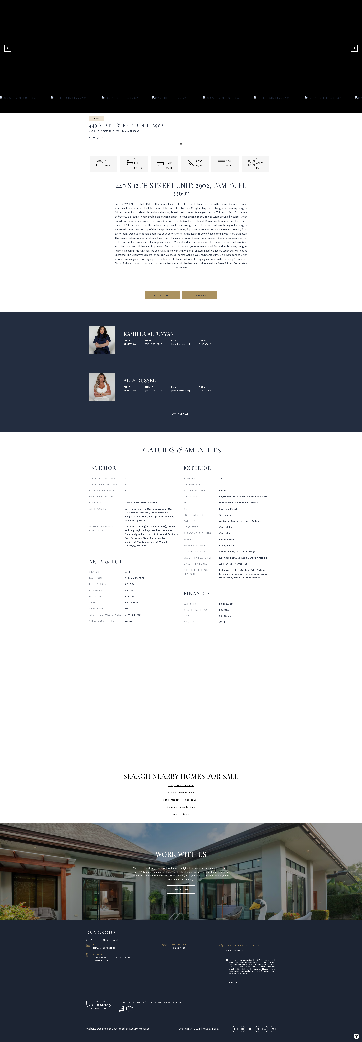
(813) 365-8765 (153, 344)
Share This (199, 295)
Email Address (234, 950)
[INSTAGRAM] (242, 1029)
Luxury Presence (139, 1028)
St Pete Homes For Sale (181, 792)
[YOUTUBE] (250, 1029)
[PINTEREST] (257, 1029)
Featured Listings (181, 814)
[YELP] (265, 1029)
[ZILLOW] (273, 1029)
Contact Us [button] (181, 889)
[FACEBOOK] (235, 1029)
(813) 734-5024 (153, 391)
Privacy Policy (240, 973)
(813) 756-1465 (177, 948)
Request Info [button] (162, 295)
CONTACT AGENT (181, 414)
